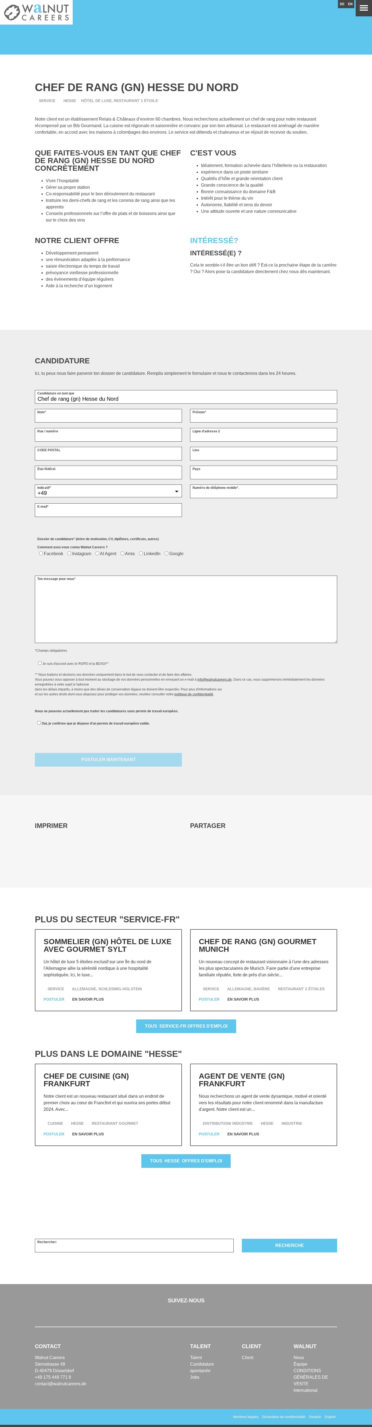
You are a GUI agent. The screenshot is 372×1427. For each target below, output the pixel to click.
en (350, 4)
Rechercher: (47, 1242)
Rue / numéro (47, 431)
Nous (299, 1357)
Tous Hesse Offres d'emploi (186, 1161)
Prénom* (199, 412)
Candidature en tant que (55, 393)
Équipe (300, 1364)
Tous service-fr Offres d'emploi (186, 1026)
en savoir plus (88, 999)
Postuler (54, 999)
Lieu (196, 450)
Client (247, 1357)
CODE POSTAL (48, 450)
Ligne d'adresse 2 (206, 431)
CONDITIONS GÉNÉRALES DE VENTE (311, 1377)
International (306, 1390)
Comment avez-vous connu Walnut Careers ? (72, 547)
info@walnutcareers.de (214, 679)
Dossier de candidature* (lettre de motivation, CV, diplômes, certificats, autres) (98, 539)
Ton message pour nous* (56, 579)
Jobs (194, 1377)
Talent (196, 1357)
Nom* (41, 412)
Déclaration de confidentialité (283, 1417)
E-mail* (42, 506)
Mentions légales (245, 1417)
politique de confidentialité (193, 694)
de (342, 4)
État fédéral (46, 469)
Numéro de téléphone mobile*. (216, 488)
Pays (196, 469)
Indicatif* (44, 488)
